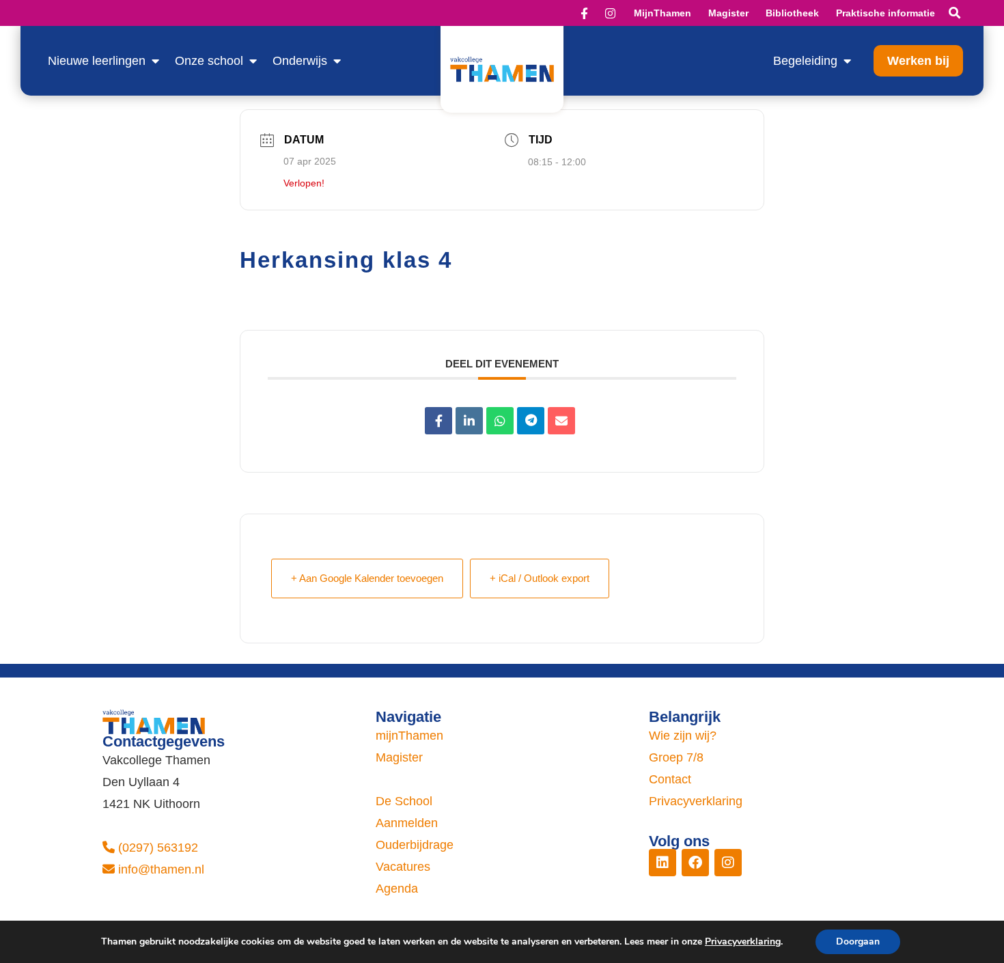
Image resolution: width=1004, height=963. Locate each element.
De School (404, 801)
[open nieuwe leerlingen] (155, 61)
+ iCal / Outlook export (539, 578)
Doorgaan (858, 941)
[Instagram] (728, 862)
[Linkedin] (469, 420)
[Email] (561, 420)
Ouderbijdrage (415, 845)
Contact (670, 779)
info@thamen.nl (161, 869)
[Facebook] (695, 862)
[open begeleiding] (847, 61)
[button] (954, 13)
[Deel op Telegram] (530, 420)
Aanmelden (407, 823)
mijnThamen (409, 735)
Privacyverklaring (695, 801)
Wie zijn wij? (682, 735)
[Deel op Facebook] (438, 420)
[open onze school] (253, 61)
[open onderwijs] (337, 61)
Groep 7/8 (676, 757)
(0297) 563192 (158, 847)
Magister (399, 757)
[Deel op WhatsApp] (500, 420)
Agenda (397, 888)
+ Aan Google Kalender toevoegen (367, 578)
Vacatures (403, 867)
